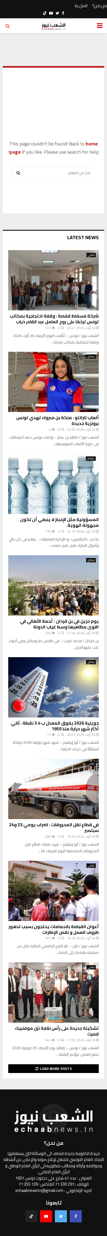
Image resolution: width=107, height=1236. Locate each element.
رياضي (90, 356)
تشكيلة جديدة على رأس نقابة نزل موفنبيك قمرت (57, 1031)
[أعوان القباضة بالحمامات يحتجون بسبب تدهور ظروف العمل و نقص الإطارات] (53, 891)
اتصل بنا (81, 6)
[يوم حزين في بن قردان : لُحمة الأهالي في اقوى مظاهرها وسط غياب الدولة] (53, 585)
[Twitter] (61, 1216)
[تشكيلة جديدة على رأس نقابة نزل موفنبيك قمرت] (53, 992)
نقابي (91, 255)
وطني (91, 560)
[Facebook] (76, 1216)
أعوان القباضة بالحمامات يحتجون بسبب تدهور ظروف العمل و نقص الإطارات (54, 929)
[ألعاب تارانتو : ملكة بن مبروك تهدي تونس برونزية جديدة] (53, 382)
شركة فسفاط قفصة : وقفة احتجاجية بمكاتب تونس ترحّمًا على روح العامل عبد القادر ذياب (54, 319)
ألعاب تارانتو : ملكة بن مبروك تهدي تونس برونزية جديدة (57, 420)
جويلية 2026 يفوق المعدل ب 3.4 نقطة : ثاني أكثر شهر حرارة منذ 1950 (55, 726)
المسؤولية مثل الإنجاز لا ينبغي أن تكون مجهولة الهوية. (59, 522)
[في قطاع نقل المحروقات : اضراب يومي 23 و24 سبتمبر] (53, 789)
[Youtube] (46, 1216)
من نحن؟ (99, 6)
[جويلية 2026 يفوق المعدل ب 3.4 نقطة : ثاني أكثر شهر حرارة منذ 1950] (53, 687)
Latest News (83, 237)
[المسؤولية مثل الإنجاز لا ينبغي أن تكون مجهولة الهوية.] (53, 484)
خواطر (90, 458)
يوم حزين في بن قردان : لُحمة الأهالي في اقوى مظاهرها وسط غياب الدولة (59, 624)
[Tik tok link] (44, 13)
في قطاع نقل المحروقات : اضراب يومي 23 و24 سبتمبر (54, 827)
